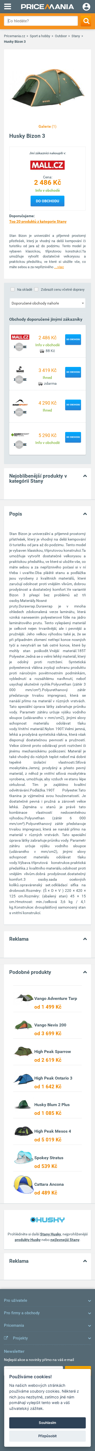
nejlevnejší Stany (64, 1240)
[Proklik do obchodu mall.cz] (20, 337)
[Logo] (47, 165)
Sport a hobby (40, 36)
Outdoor (61, 36)
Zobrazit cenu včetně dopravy (62, 290)
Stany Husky (50, 1234)
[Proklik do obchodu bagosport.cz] (20, 434)
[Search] (86, 21)
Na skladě (24, 290)
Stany (76, 36)
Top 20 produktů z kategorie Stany (37, 221)
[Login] (86, 7)
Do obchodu (47, 201)
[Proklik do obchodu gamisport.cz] (20, 402)
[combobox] (47, 303)
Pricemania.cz (14, 36)
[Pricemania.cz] (47, 6)
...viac (59, 267)
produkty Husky (28, 1240)
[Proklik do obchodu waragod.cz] (20, 369)
